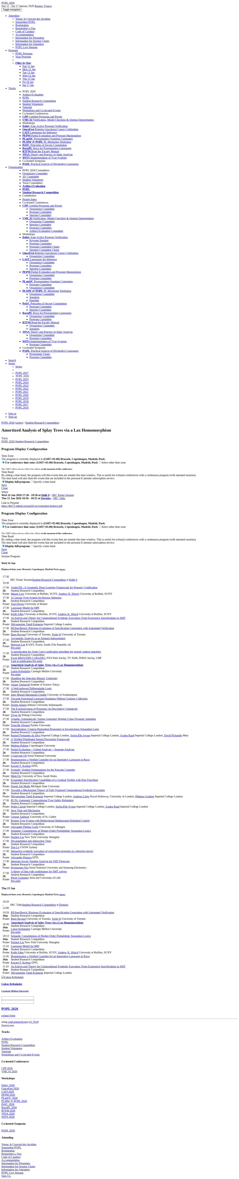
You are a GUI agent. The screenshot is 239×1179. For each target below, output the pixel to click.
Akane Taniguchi (20, 684)
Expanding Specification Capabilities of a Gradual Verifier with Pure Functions (54, 779)
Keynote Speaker (38, 240)
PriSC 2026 (7, 1104)
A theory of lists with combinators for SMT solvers (39, 871)
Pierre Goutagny (20, 877)
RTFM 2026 (8, 1110)
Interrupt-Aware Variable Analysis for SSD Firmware (40, 861)
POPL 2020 (22, 395)
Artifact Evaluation (32, 94)
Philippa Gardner (144, 796)
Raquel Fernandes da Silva (25, 735)
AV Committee (30, 176)
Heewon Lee (18, 644)
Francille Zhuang (20, 725)
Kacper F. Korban (21, 765)
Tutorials (27, 107)
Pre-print (15, 647)
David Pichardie (173, 735)
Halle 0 (45, 495)
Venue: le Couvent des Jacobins (32, 18)
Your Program (23, 56)
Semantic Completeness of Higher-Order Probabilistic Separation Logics (51, 830)
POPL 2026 (8, 422)
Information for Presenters (29, 37)
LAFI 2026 (7, 1091)
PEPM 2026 (8, 1094)
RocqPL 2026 (9, 1107)
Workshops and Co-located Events (41, 110)
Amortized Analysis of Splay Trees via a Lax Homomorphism (47, 664)
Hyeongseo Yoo (20, 867)
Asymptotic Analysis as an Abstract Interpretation (38, 638)
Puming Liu (17, 837)
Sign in (12, 413)
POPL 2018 (22, 401)
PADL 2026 (8, 1130)
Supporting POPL (25, 22)
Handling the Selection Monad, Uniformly (34, 678)
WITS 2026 (8, 1116)
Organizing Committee (35, 173)
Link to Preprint (10, 502)
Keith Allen (17, 614)
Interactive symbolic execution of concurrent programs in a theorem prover (52, 851)
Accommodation (24, 34)
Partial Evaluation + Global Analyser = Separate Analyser (42, 749)
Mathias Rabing (19, 745)
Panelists (34, 300)
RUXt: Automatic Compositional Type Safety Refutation (42, 800)
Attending (13, 15)
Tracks (12, 88)
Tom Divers (17, 603)
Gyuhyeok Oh (19, 755)
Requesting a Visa (25, 28)
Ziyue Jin (16, 715)
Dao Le (15, 847)
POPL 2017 (22, 404)
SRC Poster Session (63, 495)
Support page (7, 1025)
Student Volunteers (32, 104)
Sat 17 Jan (28, 85)
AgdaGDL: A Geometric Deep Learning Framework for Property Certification (54, 587)
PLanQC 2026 (9, 1097)
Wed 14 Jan (28, 75)
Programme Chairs (39, 354)
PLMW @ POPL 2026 (14, 1101)
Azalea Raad (127, 735)
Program (13, 50)
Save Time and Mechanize (25, 810)
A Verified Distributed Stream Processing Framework (40, 739)
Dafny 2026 (8, 1085)
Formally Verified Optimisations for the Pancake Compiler (43, 769)
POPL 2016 (22, 407)
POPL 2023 (22, 385)
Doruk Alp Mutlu (20, 786)
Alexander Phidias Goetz (24, 826)
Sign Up (6, 1175)
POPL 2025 (22, 379)
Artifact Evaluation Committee (46, 230)
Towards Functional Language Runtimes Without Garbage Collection (49, 698)
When (4, 491)
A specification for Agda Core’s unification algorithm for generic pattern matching (56, 651)
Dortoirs (46, 498)
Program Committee (40, 212)
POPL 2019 (22, 398)
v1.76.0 (33, 1021)
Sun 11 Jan (28, 66)
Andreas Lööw (81, 796)
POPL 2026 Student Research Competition (25, 441)
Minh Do (16, 776)
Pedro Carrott (18, 806)
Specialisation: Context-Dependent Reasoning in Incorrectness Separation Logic (55, 729)
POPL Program (23, 53)
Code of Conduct (24, 31)
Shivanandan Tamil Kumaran (27, 624)
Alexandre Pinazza (21, 857)
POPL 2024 (22, 382)
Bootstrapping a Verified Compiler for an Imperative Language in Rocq (50, 759)
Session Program (10, 556)
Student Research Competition (39, 100)
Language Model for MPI (25, 607)
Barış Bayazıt (18, 634)
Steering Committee (40, 215)
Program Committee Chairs (44, 246)
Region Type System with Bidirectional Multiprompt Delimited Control (50, 820)
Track (4, 438)
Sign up (12, 416)
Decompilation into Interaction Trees (31, 840)
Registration (22, 25)
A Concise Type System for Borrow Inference (36, 597)
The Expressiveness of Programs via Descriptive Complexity (44, 708)
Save (4, 484)
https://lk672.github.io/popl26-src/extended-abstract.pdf (31, 505)
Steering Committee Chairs (44, 249)
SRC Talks (59, 498)
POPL (25, 97)
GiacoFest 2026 (10, 1088)
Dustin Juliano (19, 704)
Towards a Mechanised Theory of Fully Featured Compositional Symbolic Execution (58, 790)
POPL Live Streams (26, 47)
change (62, 569)
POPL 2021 (22, 391)
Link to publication (21, 661)
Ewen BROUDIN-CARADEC (28, 657)
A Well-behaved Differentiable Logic (31, 688)
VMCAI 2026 (9, 1071)
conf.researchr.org (18, 1021)
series (19, 422)
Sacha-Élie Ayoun (80, 735)
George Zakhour (20, 816)
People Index (29, 199)
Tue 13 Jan (28, 72)
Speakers (34, 297)
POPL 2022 (22, 388)
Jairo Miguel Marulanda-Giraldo (29, 694)
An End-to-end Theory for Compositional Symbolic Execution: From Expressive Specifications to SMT (68, 617)
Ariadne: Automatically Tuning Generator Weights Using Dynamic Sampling (53, 718)
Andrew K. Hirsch (68, 593)
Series (18, 366)
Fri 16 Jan (27, 81)
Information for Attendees (29, 44)
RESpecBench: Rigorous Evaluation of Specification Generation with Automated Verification (62, 628)
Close (4, 488)
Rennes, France (43, 6)
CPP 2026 (7, 1068)
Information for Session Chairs (32, 40)
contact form (8, 1015)
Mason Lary (17, 593)
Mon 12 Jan (29, 69)
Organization (15, 167)
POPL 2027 (22, 372)
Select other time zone (113, 462)
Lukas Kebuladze (20, 671)
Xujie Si (56, 634)
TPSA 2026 (8, 1113)
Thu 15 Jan (28, 78)
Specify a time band (44, 481)
